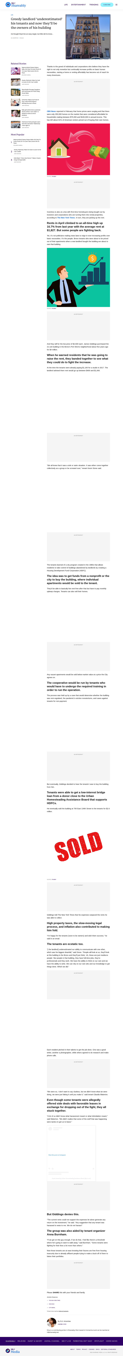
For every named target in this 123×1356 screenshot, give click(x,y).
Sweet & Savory (35, 1341)
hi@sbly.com (62, 1324)
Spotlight (99, 1341)
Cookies (91, 1349)
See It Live (66, 1341)
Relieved (22, 1341)
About (72, 1349)
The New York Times (66, 218)
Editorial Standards (63, 1311)
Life (66, 5)
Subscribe (106, 4)
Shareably (10, 1341)
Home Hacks (111, 1341)
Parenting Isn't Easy (82, 1341)
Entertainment (78, 5)
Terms (78, 1349)
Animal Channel (52, 1341)
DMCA (97, 1349)
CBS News (51, 111)
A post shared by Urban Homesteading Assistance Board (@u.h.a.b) (71, 1178)
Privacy (84, 1349)
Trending (93, 5)
